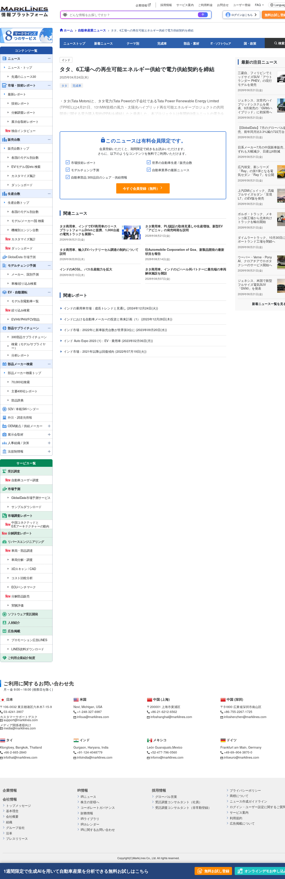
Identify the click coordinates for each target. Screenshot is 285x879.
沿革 (9, 833)
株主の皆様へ (90, 802)
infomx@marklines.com (167, 757)
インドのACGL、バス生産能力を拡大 (86, 269)
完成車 (162, 43)
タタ (64, 85)
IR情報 (82, 790)
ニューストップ (74, 43)
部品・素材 (191, 43)
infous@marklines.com (93, 716)
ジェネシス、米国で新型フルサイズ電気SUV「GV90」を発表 (255, 284)
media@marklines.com (20, 728)
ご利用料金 (205, 5)
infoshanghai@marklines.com (171, 716)
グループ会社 (15, 828)
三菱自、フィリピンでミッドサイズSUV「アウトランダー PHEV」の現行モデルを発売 (255, 78)
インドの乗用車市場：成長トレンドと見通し (95, 308)
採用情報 (166, 5)
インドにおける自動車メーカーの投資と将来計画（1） (102, 319)
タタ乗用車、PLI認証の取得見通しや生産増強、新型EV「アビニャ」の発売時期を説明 (184, 228)
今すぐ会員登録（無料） (141, 188)
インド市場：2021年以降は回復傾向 (89, 351)
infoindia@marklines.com (94, 757)
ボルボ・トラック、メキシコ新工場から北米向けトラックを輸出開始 (255, 218)
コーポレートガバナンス (98, 807)
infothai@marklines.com (20, 757)
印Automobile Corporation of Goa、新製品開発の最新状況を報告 (184, 251)
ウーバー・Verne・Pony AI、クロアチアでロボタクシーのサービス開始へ (255, 261)
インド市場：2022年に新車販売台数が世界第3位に (100, 329)
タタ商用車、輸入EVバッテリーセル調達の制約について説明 (99, 251)
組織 (9, 822)
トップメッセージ (18, 805)
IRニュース (88, 797)
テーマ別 (133, 43)
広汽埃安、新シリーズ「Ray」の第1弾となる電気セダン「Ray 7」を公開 (256, 171)
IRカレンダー (90, 824)
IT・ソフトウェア (221, 43)
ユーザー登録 (241, 5)
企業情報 (10, 790)
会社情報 (10, 799)
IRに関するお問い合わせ (98, 830)
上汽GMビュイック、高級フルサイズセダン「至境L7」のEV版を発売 (256, 194)
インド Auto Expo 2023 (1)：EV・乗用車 (93, 340)
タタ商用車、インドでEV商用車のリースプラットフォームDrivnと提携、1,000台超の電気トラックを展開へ (89, 230)
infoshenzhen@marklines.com (245, 716)
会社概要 (12, 816)
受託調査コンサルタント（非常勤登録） (183, 807)
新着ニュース (103, 43)
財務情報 (87, 813)
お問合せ (223, 5)
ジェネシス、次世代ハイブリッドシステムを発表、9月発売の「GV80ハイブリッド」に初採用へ (255, 106)
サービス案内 (185, 5)
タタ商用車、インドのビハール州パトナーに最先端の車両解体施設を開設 (185, 271)
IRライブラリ (90, 819)
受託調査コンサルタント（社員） (178, 802)
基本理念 (12, 811)
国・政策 (250, 43)
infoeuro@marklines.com (241, 757)
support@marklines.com (21, 720)
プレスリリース (17, 838)
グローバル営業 (166, 797)
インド (66, 60)
